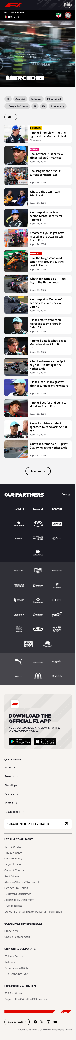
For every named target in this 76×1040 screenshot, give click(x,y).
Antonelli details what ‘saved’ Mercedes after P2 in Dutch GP (48, 344)
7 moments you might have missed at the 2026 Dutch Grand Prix (47, 236)
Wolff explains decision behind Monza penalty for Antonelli (46, 215)
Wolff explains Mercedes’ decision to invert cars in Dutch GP (46, 302)
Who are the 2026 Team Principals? (45, 193)
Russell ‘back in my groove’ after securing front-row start (49, 384)
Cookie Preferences (17, 937)
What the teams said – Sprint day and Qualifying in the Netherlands (49, 364)
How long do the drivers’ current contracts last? (45, 173)
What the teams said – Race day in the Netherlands (48, 280)
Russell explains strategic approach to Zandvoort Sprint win (48, 426)
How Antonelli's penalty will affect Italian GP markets (47, 155)
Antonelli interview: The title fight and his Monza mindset (48, 134)
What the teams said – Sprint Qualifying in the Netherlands (49, 446)
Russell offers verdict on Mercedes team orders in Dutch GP (45, 323)
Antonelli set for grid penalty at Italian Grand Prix (48, 404)
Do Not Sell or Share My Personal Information (33, 912)
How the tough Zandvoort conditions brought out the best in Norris (47, 261)
